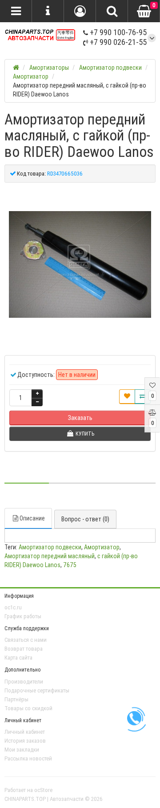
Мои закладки (21, 749)
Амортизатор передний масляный (49, 556)
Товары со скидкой (28, 708)
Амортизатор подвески (50, 547)
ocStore (43, 790)
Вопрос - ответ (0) (85, 519)
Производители (23, 681)
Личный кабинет (24, 732)
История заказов (25, 740)
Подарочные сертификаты (36, 690)
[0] (144, 11)
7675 (69, 565)
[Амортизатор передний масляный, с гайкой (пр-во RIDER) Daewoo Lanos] (80, 264)
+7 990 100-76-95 (117, 32)
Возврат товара (23, 648)
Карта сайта (18, 657)
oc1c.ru (13, 607)
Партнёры (16, 699)
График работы (22, 616)
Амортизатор (102, 547)
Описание (32, 518)
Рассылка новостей (28, 758)
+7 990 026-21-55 (117, 42)
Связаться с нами (25, 640)
